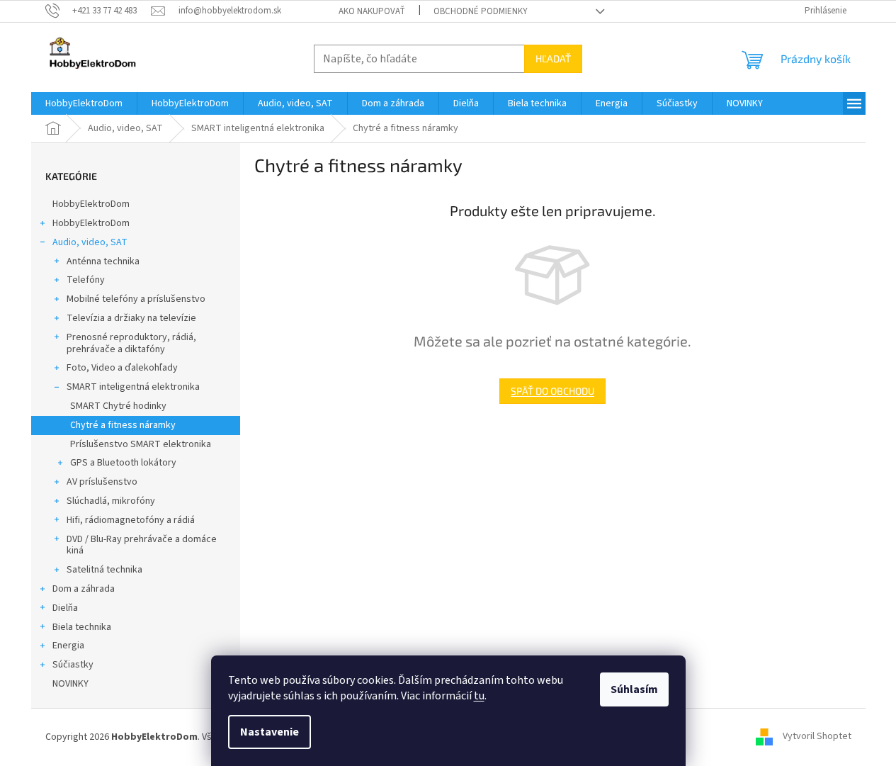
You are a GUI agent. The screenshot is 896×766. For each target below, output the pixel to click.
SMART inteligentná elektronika (133, 387)
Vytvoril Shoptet (817, 737)
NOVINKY (70, 684)
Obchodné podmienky (480, 11)
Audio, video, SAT (89, 242)
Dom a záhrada (83, 589)
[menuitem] (84, 103)
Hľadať (553, 58)
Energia (68, 645)
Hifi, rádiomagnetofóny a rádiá (131, 520)
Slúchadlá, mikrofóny (111, 501)
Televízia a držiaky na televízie (131, 318)
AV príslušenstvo (102, 482)
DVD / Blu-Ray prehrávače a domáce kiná (142, 545)
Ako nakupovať (372, 11)
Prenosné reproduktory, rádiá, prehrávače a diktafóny (131, 343)
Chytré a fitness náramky (123, 425)
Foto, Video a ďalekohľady (122, 368)
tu (479, 696)
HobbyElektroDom (91, 204)
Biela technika (81, 627)
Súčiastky (72, 665)
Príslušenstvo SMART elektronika (140, 444)
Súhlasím (634, 689)
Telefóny (86, 280)
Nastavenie (269, 732)
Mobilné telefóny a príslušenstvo (136, 299)
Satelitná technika (104, 570)
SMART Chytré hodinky (118, 406)
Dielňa (65, 608)
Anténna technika (103, 261)
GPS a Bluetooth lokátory (123, 463)
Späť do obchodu (552, 391)
